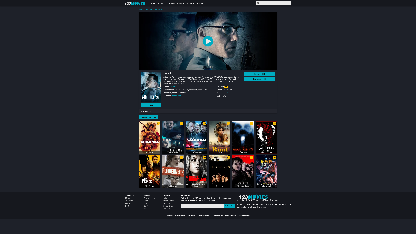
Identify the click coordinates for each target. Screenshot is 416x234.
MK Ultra (158, 9)
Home (153, 3)
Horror (147, 203)
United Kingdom (169, 206)
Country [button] (171, 3)
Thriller (173, 86)
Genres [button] (161, 3)
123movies (256, 200)
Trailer (150, 105)
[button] (208, 41)
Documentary (149, 198)
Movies (180, 3)
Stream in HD (259, 74)
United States (177, 96)
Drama (147, 201)
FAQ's (127, 203)
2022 (226, 93)
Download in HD (259, 79)
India (165, 198)
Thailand (166, 208)
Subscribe (229, 206)
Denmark (166, 203)
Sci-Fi (146, 206)
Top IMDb (199, 3)
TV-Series (189, 3)
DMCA (127, 206)
